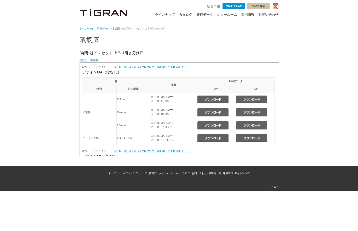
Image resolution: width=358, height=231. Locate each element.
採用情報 (247, 14)
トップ (112, 173)
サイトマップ (242, 173)
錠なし (84, 60)
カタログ (185, 14)
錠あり (94, 60)
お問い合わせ (268, 14)
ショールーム (227, 14)
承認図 (116, 28)
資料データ (204, 14)
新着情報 (213, 6)
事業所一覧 (215, 173)
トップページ (87, 28)
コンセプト (124, 173)
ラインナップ (165, 14)
